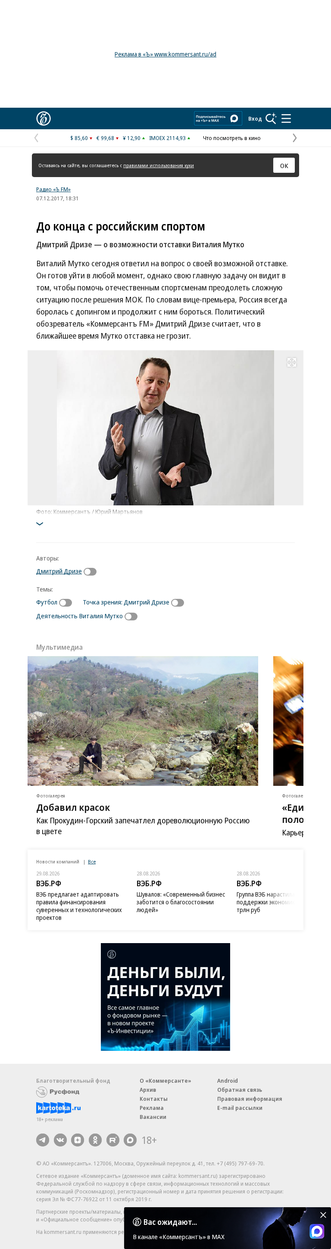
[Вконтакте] (60, 1140)
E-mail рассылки (239, 1108)
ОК (284, 165)
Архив (148, 1089)
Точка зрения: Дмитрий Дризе (126, 602)
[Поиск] (271, 118)
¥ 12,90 (132, 138)
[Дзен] (77, 1140)
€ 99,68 (105, 138)
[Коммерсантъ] (43, 118)
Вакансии (153, 1117)
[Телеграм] (42, 1140)
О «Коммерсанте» (165, 1080)
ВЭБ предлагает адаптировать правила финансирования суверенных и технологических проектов (79, 906)
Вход (255, 118)
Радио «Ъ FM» (53, 189)
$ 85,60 (79, 138)
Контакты (154, 1099)
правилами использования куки (158, 165)
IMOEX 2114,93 (167, 138)
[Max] (130, 1140)
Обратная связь (239, 1089)
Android (227, 1080)
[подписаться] (92, 572)
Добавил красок (73, 806)
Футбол (46, 602)
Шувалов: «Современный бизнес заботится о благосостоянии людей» (181, 902)
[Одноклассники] (95, 1140)
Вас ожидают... (170, 1222)
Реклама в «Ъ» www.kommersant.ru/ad (165, 54)
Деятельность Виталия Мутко (79, 615)
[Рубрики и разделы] (286, 118)
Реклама (152, 1108)
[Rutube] (112, 1140)
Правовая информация (249, 1099)
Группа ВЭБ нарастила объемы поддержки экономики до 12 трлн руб (278, 902)
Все (92, 861)
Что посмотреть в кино (232, 138)
